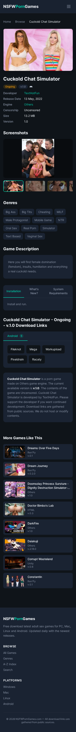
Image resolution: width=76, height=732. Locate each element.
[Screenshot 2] (35, 186)
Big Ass (10, 212)
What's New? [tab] (34, 291)
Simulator (49, 228)
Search (8, 669)
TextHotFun (32, 93)
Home (7, 21)
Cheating (44, 212)
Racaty (37, 359)
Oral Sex (11, 228)
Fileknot (16, 349)
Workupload (53, 349)
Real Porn (30, 228)
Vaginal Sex (35, 236)
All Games (9, 652)
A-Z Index (9, 664)
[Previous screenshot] (10, 158)
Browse (20, 21)
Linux (6, 698)
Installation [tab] (13, 291)
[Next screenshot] (66, 158)
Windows (9, 686)
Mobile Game (43, 220)
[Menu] (69, 6)
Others (28, 104)
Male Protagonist (17, 220)
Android (14, 336)
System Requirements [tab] (58, 291)
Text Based (13, 236)
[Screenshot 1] (13, 186)
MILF (60, 212)
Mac (6, 692)
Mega (33, 349)
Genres (8, 658)
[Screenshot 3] (57, 186)
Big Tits (27, 212)
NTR (61, 220)
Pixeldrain (17, 359)
